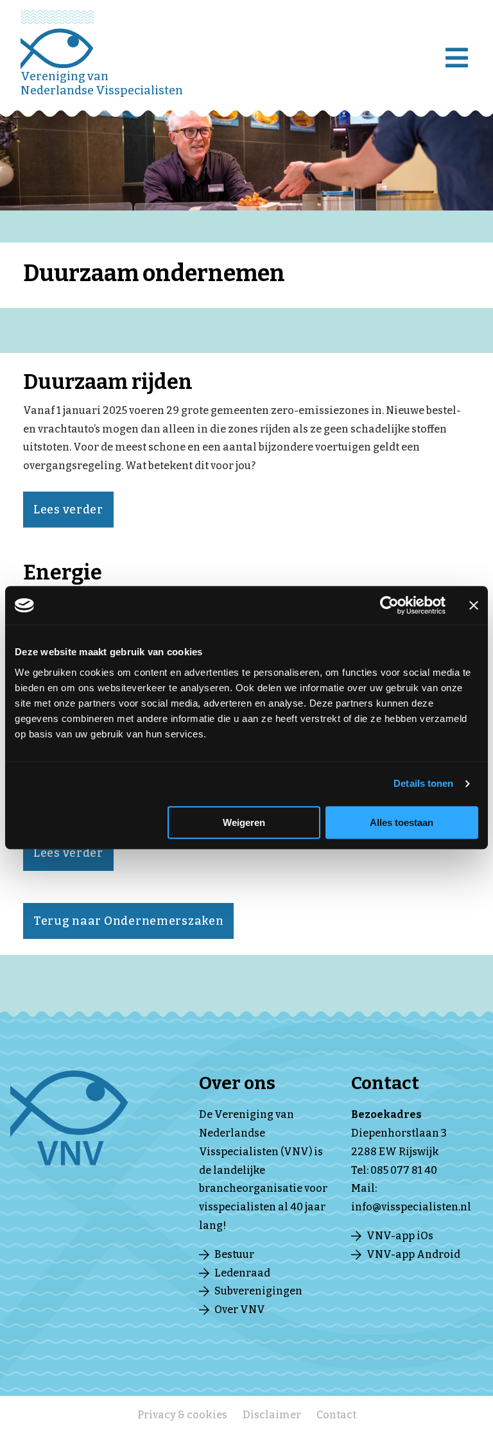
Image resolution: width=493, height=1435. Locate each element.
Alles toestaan (401, 822)
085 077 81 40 (403, 1170)
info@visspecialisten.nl (411, 1207)
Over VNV (239, 1309)
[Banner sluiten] (473, 605)
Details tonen (423, 783)
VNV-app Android (413, 1254)
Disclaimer (272, 1415)
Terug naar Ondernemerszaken (128, 921)
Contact (336, 1415)
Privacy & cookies (182, 1415)
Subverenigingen (258, 1291)
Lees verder (68, 510)
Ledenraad (242, 1273)
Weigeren (244, 822)
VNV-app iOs (400, 1236)
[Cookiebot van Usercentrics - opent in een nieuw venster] (389, 605)
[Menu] (459, 49)
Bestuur (234, 1254)
